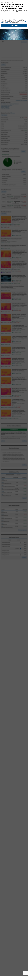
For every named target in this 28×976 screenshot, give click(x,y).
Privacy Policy (8, 22)
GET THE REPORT (14, 25)
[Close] (26, 2)
